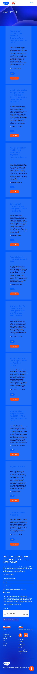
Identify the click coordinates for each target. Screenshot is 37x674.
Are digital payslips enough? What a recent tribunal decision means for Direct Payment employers (18, 96)
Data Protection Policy (19, 667)
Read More (14, 78)
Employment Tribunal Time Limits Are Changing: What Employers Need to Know (18, 37)
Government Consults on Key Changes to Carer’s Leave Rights (18, 207)
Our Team (5, 643)
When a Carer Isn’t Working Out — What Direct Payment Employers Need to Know (18, 154)
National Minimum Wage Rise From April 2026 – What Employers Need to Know (18, 416)
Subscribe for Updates (10, 620)
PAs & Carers (6, 634)
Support (5, 638)
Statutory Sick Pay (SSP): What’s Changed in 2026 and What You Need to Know (18, 311)
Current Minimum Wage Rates (17, 513)
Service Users (6, 632)
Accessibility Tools (31, 668)
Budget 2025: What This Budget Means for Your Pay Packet (18, 362)
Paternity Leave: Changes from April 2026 (18, 259)
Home (4, 629)
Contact (5, 645)
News (12, 73)
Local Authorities (7, 636)
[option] (18, 13)
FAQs (4, 641)
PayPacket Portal (17, 466)
